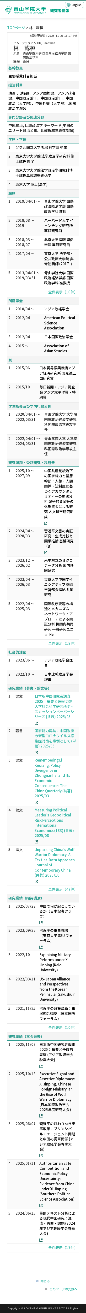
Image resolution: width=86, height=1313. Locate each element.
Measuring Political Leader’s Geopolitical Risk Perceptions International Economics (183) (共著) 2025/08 (54, 822)
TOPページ (16, 27)
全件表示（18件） (63, 643)
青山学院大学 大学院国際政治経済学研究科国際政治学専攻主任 (60, 422)
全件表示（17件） (63, 1247)
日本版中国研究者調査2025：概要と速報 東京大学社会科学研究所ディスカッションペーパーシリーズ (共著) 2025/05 (54, 706)
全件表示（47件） (63, 889)
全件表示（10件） (63, 291)
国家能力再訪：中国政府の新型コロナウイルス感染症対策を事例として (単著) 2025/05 (55, 738)
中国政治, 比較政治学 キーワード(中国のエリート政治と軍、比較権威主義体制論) (41, 128)
